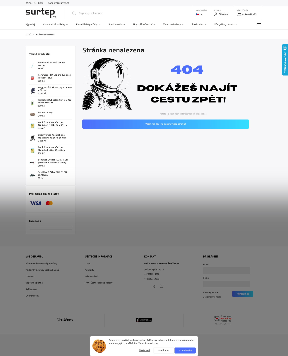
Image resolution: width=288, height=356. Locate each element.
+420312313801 (151, 278)
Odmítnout (163, 350)
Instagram (161, 286)
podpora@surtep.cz (154, 269)
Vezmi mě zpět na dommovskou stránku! (166, 124)
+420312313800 (151, 274)
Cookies (30, 276)
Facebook (154, 286)
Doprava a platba (34, 282)
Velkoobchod (91, 276)
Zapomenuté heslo (212, 296)
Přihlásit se (242, 294)
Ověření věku (32, 296)
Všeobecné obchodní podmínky (41, 263)
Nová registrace (210, 292)
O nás (87, 263)
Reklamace (31, 289)
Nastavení (144, 350)
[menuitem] (32, 24)
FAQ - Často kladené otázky (98, 282)
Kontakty (89, 270)
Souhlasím (187, 350)
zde (156, 343)
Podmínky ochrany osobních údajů (42, 270)
